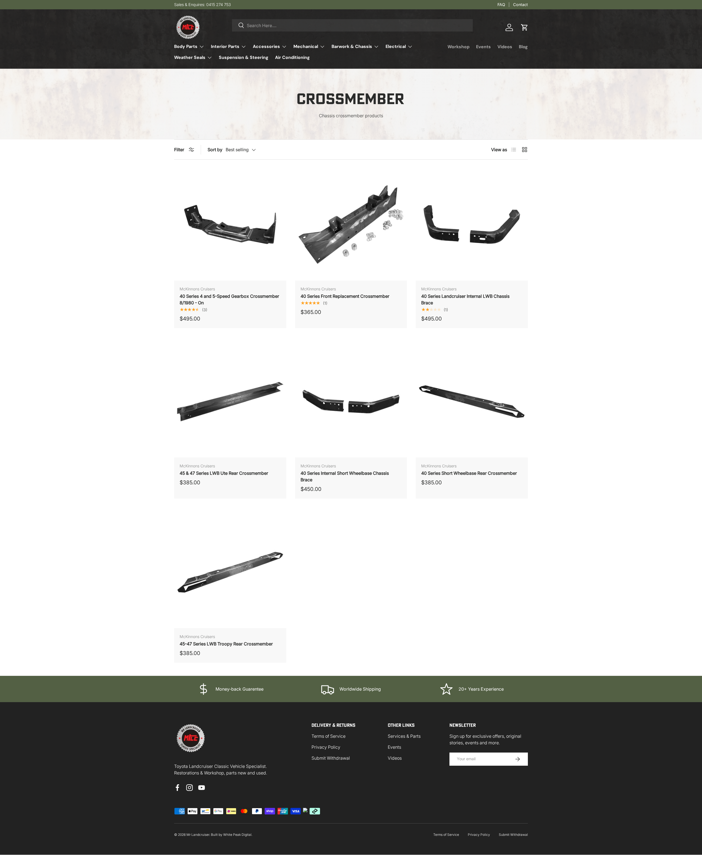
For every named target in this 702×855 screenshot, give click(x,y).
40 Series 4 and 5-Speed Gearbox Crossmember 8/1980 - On (229, 299)
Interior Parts (225, 46)
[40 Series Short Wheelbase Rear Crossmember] (472, 402)
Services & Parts (404, 736)
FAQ (501, 4)
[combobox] (352, 25)
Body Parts (185, 46)
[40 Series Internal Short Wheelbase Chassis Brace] (351, 402)
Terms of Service (329, 736)
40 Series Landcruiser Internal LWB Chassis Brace (465, 299)
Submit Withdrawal (331, 758)
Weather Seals (189, 57)
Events (483, 47)
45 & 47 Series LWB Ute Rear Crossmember (224, 473)
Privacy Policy (326, 747)
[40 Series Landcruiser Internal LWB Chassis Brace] (472, 224)
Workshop (458, 47)
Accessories (266, 46)
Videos (504, 47)
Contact (520, 4)
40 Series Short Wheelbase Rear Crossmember (469, 473)
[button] (525, 27)
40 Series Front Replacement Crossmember (345, 296)
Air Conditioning (292, 57)
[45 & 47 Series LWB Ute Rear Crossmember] (230, 402)
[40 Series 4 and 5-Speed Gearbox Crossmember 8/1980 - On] (230, 224)
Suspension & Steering (243, 57)
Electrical (396, 46)
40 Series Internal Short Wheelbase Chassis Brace (345, 476)
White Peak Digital (237, 835)
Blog (523, 47)
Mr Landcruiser (197, 835)
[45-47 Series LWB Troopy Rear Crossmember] (230, 572)
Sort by (215, 149)
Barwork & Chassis (352, 46)
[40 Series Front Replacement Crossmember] (351, 224)
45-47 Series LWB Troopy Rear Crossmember (226, 644)
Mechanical (305, 46)
